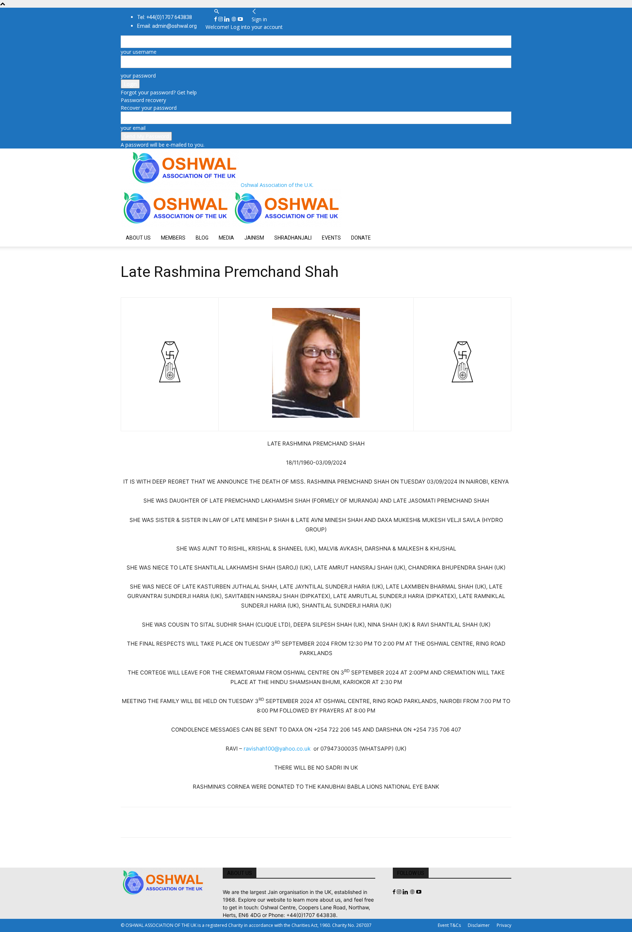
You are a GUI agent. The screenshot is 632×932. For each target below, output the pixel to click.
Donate (361, 238)
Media (226, 238)
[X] (145, 822)
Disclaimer (479, 925)
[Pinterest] (161, 822)
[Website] (234, 19)
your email (133, 127)
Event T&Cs (449, 925)
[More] (229, 822)
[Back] (254, 11)
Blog (202, 238)
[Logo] (176, 225)
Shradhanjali (293, 238)
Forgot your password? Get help (159, 92)
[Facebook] (216, 19)
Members (173, 238)
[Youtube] (240, 19)
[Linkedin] (227, 19)
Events (331, 238)
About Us (138, 238)
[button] (216, 11)
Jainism (254, 238)
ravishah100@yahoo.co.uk (277, 748)
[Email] (195, 822)
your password (138, 75)
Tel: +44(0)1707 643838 (164, 17)
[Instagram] (221, 19)
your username (139, 51)
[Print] (212, 822)
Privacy (504, 925)
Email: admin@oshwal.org (167, 26)
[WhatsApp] (178, 822)
